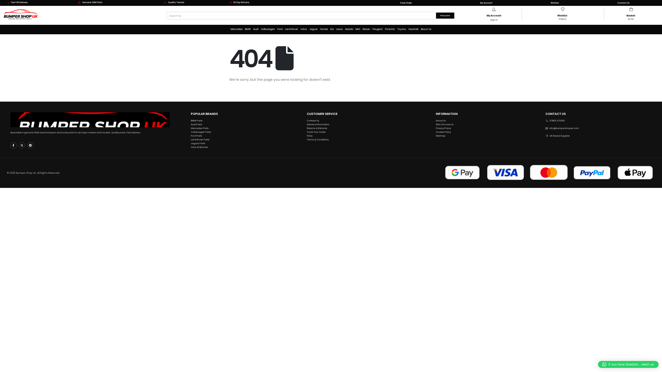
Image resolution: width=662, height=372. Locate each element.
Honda (324, 29)
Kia (332, 29)
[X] (22, 145)
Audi (255, 29)
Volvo (303, 29)
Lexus (339, 29)
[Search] (206, 16)
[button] (628, 364)
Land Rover (291, 29)
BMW (248, 29)
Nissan (366, 29)
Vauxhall (413, 29)
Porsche (390, 29)
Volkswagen (268, 29)
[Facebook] (13, 145)
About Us (426, 29)
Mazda (349, 29)
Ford (280, 29)
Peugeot (378, 29)
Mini (357, 29)
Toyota (401, 29)
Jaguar (313, 29)
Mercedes (237, 29)
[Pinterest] (30, 145)
